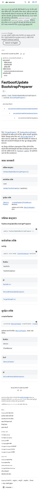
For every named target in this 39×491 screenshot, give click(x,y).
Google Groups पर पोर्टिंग (8, 452)
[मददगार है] (21, 54)
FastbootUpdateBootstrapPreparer (15, 172)
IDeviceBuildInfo (27, 136)
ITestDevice (27, 202)
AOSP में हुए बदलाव (24, 24)
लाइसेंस (26, 480)
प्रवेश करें (34, 2)
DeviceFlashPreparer (17, 98)
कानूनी (20, 480)
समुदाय (15, 480)
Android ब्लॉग (5, 440)
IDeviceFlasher (6, 203)
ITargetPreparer (11, 132)
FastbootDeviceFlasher (28, 132)
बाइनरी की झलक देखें (6, 421)
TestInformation (14, 188)
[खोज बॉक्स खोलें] (25, 2)
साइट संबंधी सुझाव (8, 483)
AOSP (3, 50)
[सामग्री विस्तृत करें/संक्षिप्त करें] (22, 58)
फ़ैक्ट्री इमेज (4, 424)
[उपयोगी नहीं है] (23, 54)
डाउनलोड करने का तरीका (7, 419)
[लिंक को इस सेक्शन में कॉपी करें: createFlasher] (15, 317)
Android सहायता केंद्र (6, 459)
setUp (5, 188)
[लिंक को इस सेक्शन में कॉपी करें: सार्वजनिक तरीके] (18, 241)
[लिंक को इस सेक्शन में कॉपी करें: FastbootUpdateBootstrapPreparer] (33, 224)
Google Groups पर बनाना (8, 449)
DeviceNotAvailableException (13, 292)
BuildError (7, 284)
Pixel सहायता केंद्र (5, 462)
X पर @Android (5, 435)
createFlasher (17, 202)
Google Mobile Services (8, 468)
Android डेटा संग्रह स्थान (7, 413)
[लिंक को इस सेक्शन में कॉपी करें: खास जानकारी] (16, 161)
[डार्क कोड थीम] (36, 229)
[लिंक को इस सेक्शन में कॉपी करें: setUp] (8, 246)
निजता (31, 480)
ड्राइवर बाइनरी (4, 427)
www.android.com (6, 465)
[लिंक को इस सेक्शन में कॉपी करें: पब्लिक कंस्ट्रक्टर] (18, 218)
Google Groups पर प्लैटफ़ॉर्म (8, 446)
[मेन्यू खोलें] (3, 2)
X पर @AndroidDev (6, 438)
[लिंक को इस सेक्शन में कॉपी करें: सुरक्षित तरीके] (15, 311)
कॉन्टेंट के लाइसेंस (24, 397)
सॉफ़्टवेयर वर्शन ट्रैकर (6, 474)
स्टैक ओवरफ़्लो (5, 471)
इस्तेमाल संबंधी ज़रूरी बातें (7, 416)
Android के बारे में (6, 480)
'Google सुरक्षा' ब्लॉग (6, 443)
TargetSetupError (9, 299)
